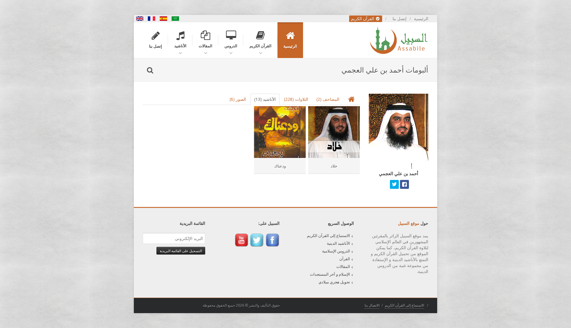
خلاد (334, 166)
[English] (140, 18)
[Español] (164, 18)
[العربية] (175, 18)
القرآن (344, 258)
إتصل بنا (400, 18)
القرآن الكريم (363, 18)
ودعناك (280, 166)
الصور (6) (238, 99)
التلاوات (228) (296, 99)
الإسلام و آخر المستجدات (330, 274)
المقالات (343, 266)
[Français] (152, 18)
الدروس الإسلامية (336, 251)
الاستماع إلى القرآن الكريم (328, 235)
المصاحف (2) (327, 99)
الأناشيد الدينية (338, 243)
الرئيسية (421, 18)
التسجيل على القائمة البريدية (181, 250)
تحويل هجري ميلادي (334, 282)
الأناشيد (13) (265, 99)
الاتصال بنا (372, 305)
